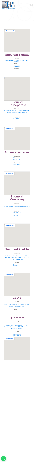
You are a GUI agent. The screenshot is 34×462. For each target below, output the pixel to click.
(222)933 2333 (17, 335)
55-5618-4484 (17, 164)
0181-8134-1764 (17, 212)
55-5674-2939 (17, 65)
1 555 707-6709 (17, 70)
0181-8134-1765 (17, 215)
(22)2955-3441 (17, 264)
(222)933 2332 (17, 334)
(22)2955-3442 (17, 265)
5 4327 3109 (17, 66)
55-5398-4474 (17, 118)
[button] (3, 458)
